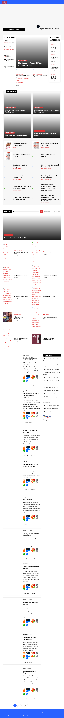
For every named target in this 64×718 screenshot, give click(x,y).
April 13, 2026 (26, 428)
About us (21, 712)
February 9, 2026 (27, 668)
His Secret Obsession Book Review (50, 252)
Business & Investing (11, 107)
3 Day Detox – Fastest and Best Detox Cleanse (51, 401)
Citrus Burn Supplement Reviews (52, 384)
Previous (4, 70)
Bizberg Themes (55, 715)
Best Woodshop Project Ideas (49, 296)
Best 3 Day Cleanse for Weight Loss (52, 411)
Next (6, 70)
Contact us (47, 712)
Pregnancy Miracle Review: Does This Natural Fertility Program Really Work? (51, 317)
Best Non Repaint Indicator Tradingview (54, 58)
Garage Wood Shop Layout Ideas (50, 275)
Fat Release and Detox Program (51, 396)
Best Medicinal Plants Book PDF (23, 75)
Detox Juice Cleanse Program (51, 393)
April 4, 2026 (26, 494)
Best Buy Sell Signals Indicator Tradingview (45, 28)
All (41, 211)
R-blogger (45, 420)
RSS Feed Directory (47, 417)
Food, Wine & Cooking (8, 42)
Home (15, 712)
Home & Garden (47, 211)
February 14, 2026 (27, 530)
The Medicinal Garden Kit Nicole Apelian (40, 76)
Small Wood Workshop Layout (20, 275)
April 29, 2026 (26, 390)
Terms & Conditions (29, 712)
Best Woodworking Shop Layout (21, 296)
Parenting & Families (56, 211)
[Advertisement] (32, 14)
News (5, 49)
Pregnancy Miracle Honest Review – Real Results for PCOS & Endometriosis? (21, 317)
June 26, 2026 (26, 355)
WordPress (41, 715)
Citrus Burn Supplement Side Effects (22, 85)
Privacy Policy (39, 712)
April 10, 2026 (26, 461)
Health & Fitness (7, 54)
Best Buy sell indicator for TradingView (53, 77)
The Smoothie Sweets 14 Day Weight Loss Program (30, 64)
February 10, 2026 (27, 599)
